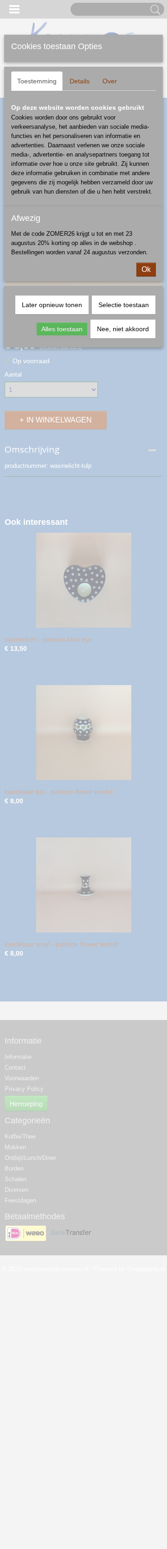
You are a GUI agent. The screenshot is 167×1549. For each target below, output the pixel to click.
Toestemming (37, 81)
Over (110, 81)
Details (80, 81)
